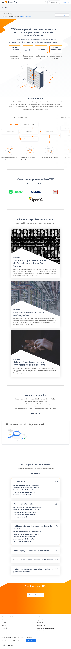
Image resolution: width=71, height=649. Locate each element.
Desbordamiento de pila (23, 504)
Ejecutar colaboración (15, 49)
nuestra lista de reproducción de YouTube (43, 399)
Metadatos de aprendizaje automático (26, 485)
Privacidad (13, 637)
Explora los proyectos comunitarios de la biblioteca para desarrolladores (33, 570)
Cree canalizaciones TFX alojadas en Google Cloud (29, 314)
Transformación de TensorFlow (24, 490)
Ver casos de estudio (34, 184)
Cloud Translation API (25, 16)
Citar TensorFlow (41, 631)
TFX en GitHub (19, 482)
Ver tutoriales (28, 49)
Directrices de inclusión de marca (45, 628)
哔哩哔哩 (4, 628)
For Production (8, 7)
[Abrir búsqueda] (46, 2)
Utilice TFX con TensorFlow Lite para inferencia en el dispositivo (29, 363)
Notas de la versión (42, 622)
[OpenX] (35, 199)
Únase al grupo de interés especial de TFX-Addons (33, 560)
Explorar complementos (56, 49)
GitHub (4, 622)
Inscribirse (34, 414)
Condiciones (5, 637)
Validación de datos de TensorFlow (25, 487)
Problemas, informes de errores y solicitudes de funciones (32, 527)
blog (26, 399)
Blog (3, 619)
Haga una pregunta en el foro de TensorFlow (31, 550)
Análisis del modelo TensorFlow (24, 492)
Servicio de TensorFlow (21, 495)
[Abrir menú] (3, 2)
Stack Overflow (41, 625)
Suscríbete (31, 641)
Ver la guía (41, 49)
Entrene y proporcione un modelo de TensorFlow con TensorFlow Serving (30, 263)
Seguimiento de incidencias (44, 619)
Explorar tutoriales (35, 595)
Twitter (4, 625)
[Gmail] (55, 192)
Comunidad (35, 473)
